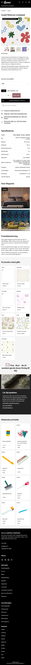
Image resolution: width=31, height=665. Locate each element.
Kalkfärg (3, 635)
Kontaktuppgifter (5, 568)
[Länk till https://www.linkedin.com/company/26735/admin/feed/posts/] (8, 559)
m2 (8, 95)
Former (23, 135)
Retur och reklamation (6, 593)
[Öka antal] (10, 95)
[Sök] (19, 2)
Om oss (3, 571)
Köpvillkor (3, 580)
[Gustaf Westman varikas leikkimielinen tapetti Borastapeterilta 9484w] (15, 31)
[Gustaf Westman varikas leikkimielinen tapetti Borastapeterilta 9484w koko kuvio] (18, 49)
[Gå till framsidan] (7, 2)
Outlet (2, 657)
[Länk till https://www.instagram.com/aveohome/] (5, 559)
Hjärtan (18, 135)
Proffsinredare (4, 609)
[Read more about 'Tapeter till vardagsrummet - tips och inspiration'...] (15, 220)
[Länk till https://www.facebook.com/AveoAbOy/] (2, 559)
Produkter (3, 10)
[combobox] (19, 83)
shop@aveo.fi (4, 546)
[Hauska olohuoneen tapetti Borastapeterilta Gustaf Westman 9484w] (12, 49)
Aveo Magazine (5, 621)
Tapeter (9, 10)
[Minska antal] (2, 95)
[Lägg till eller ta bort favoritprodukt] (28, 19)
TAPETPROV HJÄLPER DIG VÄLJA (11, 403)
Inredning (3, 632)
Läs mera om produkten (7, 79)
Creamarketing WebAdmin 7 (18, 663)
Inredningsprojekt (5, 606)
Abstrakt (27, 135)
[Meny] (2, 2)
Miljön (2, 574)
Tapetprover (4, 584)
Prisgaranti (3, 596)
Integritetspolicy (5, 577)
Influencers (4, 612)
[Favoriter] (22, 2)
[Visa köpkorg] (29, 2)
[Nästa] (28, 49)
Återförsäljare (4, 618)
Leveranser (4, 587)
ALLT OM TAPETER (7, 405)
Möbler (3, 645)
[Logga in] (25, 2)
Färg (3, 83)
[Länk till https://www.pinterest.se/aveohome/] (11, 559)
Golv (2, 654)
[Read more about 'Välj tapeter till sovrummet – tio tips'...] (15, 198)
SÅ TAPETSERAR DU (8, 408)
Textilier (3, 648)
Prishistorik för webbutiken (10, 105)
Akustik (3, 651)
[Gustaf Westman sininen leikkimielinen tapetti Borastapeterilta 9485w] (24, 49)
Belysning (3, 642)
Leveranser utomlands (6, 590)
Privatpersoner (4, 615)
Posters (3, 639)
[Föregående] (2, 49)
